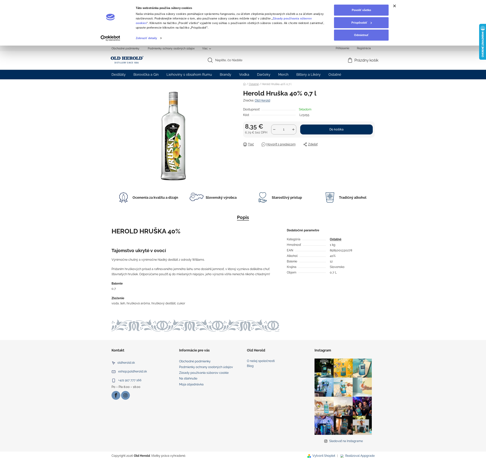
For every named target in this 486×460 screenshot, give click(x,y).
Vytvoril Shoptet (323, 456)
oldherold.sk (126, 362)
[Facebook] (116, 395)
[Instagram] (125, 395)
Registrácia (364, 48)
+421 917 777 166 (130, 380)
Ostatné (335, 239)
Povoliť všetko (361, 10)
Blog (250, 366)
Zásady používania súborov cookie (204, 373)
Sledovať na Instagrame (346, 441)
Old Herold (262, 100)
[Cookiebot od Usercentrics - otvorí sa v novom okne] (110, 38)
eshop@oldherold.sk (132, 371)
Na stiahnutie (188, 378)
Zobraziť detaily (146, 38)
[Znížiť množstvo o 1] (274, 129)
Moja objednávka (191, 384)
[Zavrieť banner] (394, 6)
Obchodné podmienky (125, 48)
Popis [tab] (243, 217)
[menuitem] (118, 74)
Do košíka (336, 129)
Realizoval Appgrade (360, 456)
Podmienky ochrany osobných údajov (171, 48)
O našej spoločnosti (261, 361)
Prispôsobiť (359, 22)
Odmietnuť (361, 35)
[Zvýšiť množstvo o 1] (293, 129)
